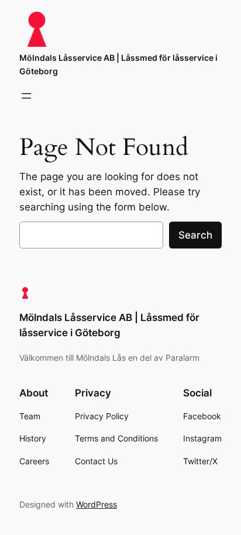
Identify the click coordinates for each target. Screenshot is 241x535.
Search (195, 235)
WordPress (96, 504)
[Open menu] (26, 96)
